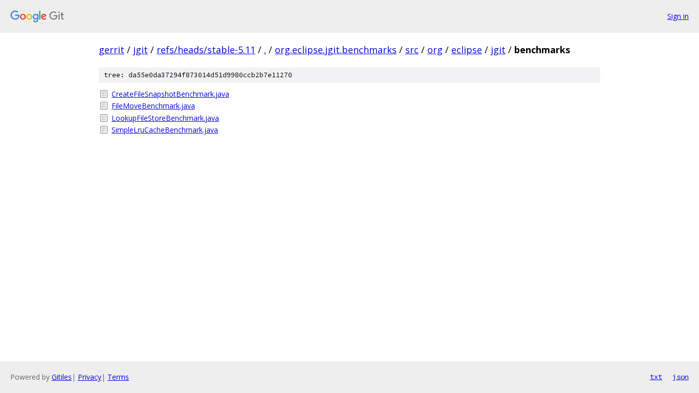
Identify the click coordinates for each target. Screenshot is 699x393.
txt (656, 376)
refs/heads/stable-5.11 (206, 49)
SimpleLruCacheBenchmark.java (165, 130)
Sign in (678, 16)
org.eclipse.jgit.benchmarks (336, 49)
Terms (118, 377)
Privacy (89, 377)
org (435, 49)
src (412, 49)
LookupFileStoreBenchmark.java (165, 118)
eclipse (466, 49)
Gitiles (62, 377)
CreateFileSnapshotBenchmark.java (170, 94)
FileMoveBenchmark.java (153, 106)
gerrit (111, 49)
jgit (140, 49)
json (680, 376)
